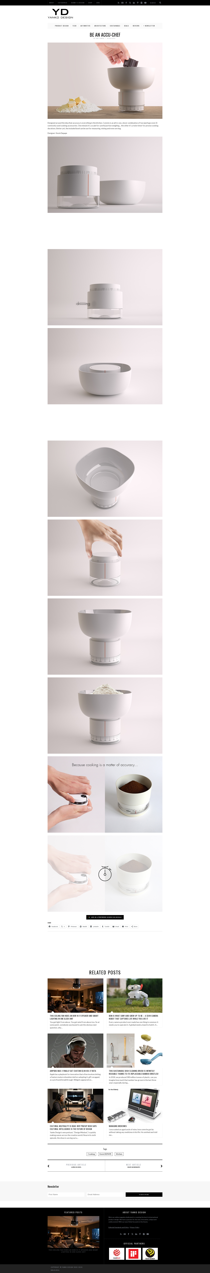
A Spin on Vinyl (76, 1165)
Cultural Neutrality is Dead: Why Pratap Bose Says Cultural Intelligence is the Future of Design (73, 1127)
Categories (62, 3)
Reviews (136, 26)
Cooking (91, 1154)
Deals (126, 26)
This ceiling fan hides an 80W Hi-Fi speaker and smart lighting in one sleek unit (73, 1251)
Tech (74, 26)
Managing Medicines (118, 1126)
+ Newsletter (149, 26)
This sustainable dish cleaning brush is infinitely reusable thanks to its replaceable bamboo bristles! (133, 1072)
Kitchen (119, 1154)
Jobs (98, 3)
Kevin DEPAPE (105, 1154)
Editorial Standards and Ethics (118, 1227)
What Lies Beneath (133, 1165)
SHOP (90, 3)
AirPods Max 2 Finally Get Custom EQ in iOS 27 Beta (73, 1070)
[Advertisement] (122, 14)
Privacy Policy (134, 1227)
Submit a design (78, 3)
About (51, 3)
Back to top (54, 1270)
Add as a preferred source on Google (106, 917)
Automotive (85, 26)
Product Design (62, 26)
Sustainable (115, 26)
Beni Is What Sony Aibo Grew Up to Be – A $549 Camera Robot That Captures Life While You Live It (133, 1017)
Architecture (100, 26)
